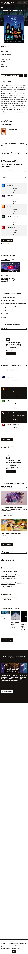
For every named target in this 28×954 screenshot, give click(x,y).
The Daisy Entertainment (19, 415)
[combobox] (14, 177)
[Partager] (21, 75)
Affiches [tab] (22, 259)
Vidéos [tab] (5, 259)
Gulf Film (15, 427)
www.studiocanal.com (9, 598)
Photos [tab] (14, 259)
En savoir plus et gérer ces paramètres (10, 948)
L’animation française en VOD (11, 533)
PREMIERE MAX (11, 227)
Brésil (9, 400)
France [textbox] (4, 177)
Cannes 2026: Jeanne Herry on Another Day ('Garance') (8, 677)
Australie (10, 377)
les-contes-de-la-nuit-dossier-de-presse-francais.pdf (13, 575)
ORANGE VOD (10, 206)
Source (3, 243)
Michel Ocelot (5, 47)
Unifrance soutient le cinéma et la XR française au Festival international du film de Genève (14, 509)
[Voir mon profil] (25, 2)
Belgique (9, 389)
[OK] (14, 951)
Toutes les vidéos (7, 691)
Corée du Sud (10, 412)
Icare (2, 616)
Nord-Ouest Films (6, 51)
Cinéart (14, 392)
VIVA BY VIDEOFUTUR (12, 216)
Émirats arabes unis (13, 424)
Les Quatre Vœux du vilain (15, 624)
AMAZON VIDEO (11, 185)
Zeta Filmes (15, 403)
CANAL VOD (10, 195)
